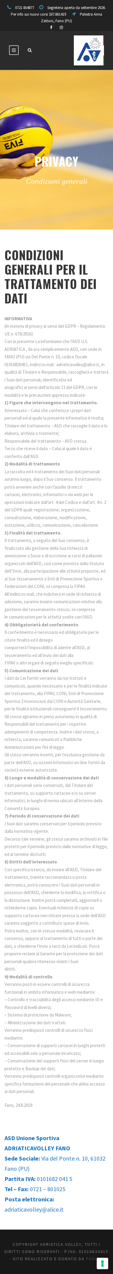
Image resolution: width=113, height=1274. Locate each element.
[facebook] (51, 27)
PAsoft (95, 1258)
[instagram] (61, 27)
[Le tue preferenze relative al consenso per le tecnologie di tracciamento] (102, 1263)
